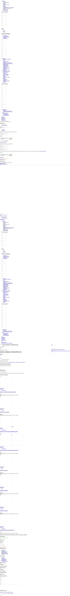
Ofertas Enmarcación (6, 114)
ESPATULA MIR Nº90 (4, 490)
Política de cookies (4, 552)
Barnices (4, 5)
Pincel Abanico (5, 35)
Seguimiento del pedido (5, 561)
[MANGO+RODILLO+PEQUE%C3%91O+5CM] (0, 355)
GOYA (4, 252)
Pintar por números (5, 10)
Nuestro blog (3, 338)
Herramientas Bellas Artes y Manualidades (8, 7)
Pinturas (4, 78)
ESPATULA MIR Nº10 (4, 470)
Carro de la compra (4, 559)
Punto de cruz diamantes (6, 80)
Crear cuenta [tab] (3, 130)
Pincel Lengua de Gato (6, 36)
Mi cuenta (3, 558)
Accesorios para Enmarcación (7, 279)
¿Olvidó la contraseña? (3, 142)
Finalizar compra (4, 560)
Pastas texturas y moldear (6, 77)
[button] (2, 388)
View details (1, 356)
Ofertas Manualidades (6, 115)
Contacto (3, 119)
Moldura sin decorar (5, 64)
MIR (3, 30)
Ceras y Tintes (5, 73)
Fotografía (4, 110)
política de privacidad (43, 151)
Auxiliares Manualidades (6, 71)
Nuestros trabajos (4, 120)
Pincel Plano (4, 37)
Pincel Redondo (5, 38)
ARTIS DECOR (4, 390)
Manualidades (4, 70)
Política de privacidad (4, 551)
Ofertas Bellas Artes (5, 333)
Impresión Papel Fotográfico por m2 (7, 111)
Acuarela (4, 223)
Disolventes (4, 6)
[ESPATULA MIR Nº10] (5, 465)
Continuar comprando (4, 125)
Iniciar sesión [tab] (3, 129)
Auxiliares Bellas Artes (6, 4)
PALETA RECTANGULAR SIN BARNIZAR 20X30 (9, 431)
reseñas (3, 346)
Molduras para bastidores (6, 67)
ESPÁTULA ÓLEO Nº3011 (4, 412)
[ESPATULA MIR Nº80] (5, 505)
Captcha (1, 136)
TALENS (3, 410)
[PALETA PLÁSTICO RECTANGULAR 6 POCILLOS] (11, 445)
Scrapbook (4, 81)
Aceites (4, 1)
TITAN (4, 31)
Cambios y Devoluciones (5, 553)
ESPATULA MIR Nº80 (4, 510)
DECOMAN (23, 362)
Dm (3, 60)
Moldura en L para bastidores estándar (8, 63)
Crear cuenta (1, 157)
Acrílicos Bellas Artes (6, 2)
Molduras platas (5, 68)
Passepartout (4, 69)
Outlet (3, 112)
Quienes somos (4, 550)
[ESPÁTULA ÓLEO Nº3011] (5, 407)
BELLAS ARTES (4, 342)
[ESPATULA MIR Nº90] (5, 485)
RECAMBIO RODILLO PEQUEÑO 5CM (7, 530)
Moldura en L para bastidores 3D (7, 62)
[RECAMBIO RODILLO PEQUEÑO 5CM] (5, 525)
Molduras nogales (5, 66)
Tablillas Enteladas (5, 9)
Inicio (2, 116)
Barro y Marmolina (5, 292)
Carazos (12, 593)
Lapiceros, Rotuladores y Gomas (7, 8)
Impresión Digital (4, 109)
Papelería (4, 76)
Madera (4, 75)
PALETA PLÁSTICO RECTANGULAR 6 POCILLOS (9, 450)
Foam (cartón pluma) (6, 61)
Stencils (4, 82)
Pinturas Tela (5, 300)
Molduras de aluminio (6, 65)
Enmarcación (3, 58)
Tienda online (3, 117)
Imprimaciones (5, 79)
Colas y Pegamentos (5, 74)
